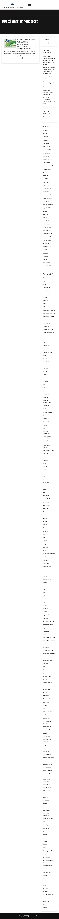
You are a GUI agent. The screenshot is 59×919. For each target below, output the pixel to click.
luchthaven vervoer (49, 554)
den (44, 391)
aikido (44, 304)
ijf (43, 479)
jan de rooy (46, 483)
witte (44, 885)
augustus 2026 (47, 130)
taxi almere (46, 718)
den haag (45, 397)
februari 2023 (47, 266)
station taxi (46, 696)
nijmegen (45, 583)
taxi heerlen (46, 751)
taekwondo (46, 702)
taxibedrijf (46, 800)
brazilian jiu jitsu (47, 352)
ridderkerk (46, 631)
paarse (45, 612)
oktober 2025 (47, 163)
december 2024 (47, 195)
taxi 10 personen (47, 712)
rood (44, 644)
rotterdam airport (48, 650)
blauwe (45, 349)
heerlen (45, 466)
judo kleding (46, 505)
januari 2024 (46, 230)
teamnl (45, 838)
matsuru (45, 570)
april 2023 (46, 259)
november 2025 (47, 159)
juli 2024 (45, 211)
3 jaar (44, 281)
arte (44, 339)
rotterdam (46, 647)
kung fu (45, 544)
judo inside (46, 502)
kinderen (45, 531)
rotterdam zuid (47, 660)
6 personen (46, 291)
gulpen (45, 463)
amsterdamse (47, 336)
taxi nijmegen (47, 754)
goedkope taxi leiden (49, 450)
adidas (45, 297)
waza (44, 882)
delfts (44, 387)
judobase (45, 515)
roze (44, 666)
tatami (45, 705)
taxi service (46, 784)
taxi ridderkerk (47, 767)
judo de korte (47, 499)
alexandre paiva (47, 320)
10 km (44, 278)
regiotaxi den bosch (49, 628)
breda (44, 355)
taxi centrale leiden (48, 730)
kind (44, 528)
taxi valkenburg (47, 787)
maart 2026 (46, 146)
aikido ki (45, 307)
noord (44, 589)
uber (44, 847)
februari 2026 (47, 150)
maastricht (46, 560)
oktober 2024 (47, 201)
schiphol (45, 679)
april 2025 (46, 182)
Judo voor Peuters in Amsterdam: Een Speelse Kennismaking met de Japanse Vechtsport (49, 82)
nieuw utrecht (47, 579)
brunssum (46, 362)
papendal (46, 615)
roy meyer (46, 663)
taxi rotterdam (47, 771)
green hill (45, 454)
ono (44, 602)
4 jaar (44, 284)
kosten (45, 541)
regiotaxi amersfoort (49, 621)
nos (44, 592)
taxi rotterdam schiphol (47, 775)
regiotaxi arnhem (48, 625)
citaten (45, 371)
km (44, 537)
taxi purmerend (47, 764)
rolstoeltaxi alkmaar (49, 637)
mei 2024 (45, 217)
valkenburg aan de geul (48, 861)
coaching (45, 378)
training (45, 844)
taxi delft (45, 733)
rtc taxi (45, 673)
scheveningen (47, 676)
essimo (45, 419)
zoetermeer (46, 901)
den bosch (46, 394)
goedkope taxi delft (48, 437)
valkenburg (46, 857)
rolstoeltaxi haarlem (49, 641)
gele (44, 428)
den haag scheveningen (47, 401)
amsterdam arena (48, 329)
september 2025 (48, 166)
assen (44, 342)
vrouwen (45, 875)
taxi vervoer (46, 791)
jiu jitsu (44, 489)
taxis (44, 822)
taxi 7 (44, 715)
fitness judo (46, 422)
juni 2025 (45, 176)
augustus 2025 (47, 169)
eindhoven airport (48, 412)
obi (44, 596)
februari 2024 (47, 227)
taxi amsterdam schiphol (47, 722)
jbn (44, 486)
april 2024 (46, 221)
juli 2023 (45, 250)
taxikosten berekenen (46, 814)
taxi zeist (45, 797)
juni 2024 (45, 214)
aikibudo (45, 300)
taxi (44, 708)
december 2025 (47, 156)
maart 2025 (46, 185)
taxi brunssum (47, 727)
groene (45, 457)
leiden (44, 550)
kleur (44, 534)
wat (44, 879)
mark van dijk (47, 566)
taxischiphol (46, 825)
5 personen (46, 287)
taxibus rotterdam (48, 807)
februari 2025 (47, 188)
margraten (46, 563)
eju (43, 415)
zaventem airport (48, 895)
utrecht (45, 854)
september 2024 (48, 205)
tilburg (45, 841)
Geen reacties (33, 47)
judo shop (45, 508)
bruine (45, 358)
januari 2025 (46, 192)
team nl (45, 835)
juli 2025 (45, 172)
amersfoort (46, 323)
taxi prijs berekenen (49, 761)
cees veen (46, 365)
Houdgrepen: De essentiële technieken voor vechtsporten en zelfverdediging (26, 42)
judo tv (45, 512)
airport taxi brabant (49, 310)
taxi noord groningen (49, 758)
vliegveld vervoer (48, 866)
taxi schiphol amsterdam (46, 780)
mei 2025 (45, 179)
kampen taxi (46, 521)
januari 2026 (46, 153)
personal (45, 618)
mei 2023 (45, 256)
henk (44, 470)
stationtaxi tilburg (48, 699)
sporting (45, 692)
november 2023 (47, 237)
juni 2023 (45, 253)
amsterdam (46, 326)
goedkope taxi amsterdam (47, 432)
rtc (44, 670)
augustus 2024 (47, 208)
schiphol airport (47, 683)
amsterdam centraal (49, 333)
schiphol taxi (46, 686)
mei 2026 (45, 140)
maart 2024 (46, 224)
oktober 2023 (47, 240)
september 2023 (48, 243)
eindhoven (46, 409)
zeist (44, 898)
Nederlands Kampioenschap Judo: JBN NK (48, 92)
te (43, 831)
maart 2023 (46, 263)
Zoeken (46, 39)
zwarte (45, 908)
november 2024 (47, 198)
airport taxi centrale (49, 313)
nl (43, 586)
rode (44, 634)
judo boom (46, 495)
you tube (45, 888)
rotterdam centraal (49, 654)
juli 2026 (45, 134)
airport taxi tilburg (48, 316)
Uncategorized (47, 851)
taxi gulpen (46, 748)
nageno (45, 576)
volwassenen (47, 869)
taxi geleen (46, 745)
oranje (45, 605)
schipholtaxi (46, 689)
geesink (45, 425)
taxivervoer (46, 828)
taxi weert (46, 794)
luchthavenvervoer (48, 557)
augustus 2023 (47, 247)
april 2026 (46, 143)
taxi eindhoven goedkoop (47, 740)
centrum (45, 368)
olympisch (46, 599)
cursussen (46, 381)
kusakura (45, 547)
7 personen (46, 294)
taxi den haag (47, 736)
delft (44, 384)
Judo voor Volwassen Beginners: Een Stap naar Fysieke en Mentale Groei (49, 71)
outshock (45, 608)
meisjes (45, 573)
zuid (44, 904)
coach (45, 375)
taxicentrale (46, 810)
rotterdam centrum (49, 657)
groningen (46, 460)
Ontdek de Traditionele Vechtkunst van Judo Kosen (49, 100)
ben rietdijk (46, 346)
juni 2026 (45, 137)
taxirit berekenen (48, 818)
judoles (45, 518)
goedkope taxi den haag (48, 441)
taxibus (45, 804)
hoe (44, 476)
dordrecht (46, 406)
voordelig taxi (47, 872)
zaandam (45, 891)
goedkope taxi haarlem (47, 446)
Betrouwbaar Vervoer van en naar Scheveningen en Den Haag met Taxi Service (49, 60)
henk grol (45, 473)
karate (45, 525)
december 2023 (47, 234)
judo (44, 492)
